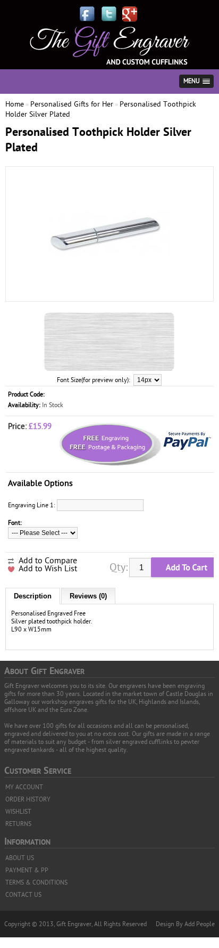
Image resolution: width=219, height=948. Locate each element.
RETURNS (18, 824)
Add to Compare (48, 560)
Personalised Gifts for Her (71, 104)
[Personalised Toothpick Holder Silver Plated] (109, 291)
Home (14, 104)
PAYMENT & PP (26, 870)
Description (33, 596)
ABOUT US (19, 858)
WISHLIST (18, 811)
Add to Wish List (48, 568)
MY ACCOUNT (24, 787)
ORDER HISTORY (27, 799)
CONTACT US (23, 894)
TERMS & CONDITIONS (36, 882)
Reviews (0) (88, 596)
